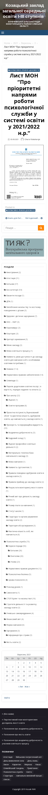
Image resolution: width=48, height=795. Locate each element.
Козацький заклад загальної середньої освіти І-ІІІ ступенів (24, 11)
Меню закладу (12, 345)
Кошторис (11, 333)
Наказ (38, 764)
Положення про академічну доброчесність (23, 728)
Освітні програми (16, 405)
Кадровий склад (15, 438)
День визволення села (13, 760)
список (6, 779)
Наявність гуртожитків (18, 467)
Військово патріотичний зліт (29, 757)
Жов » (27, 686)
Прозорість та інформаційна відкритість (24, 425)
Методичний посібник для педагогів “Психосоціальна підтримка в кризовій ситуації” (34, 218)
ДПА (8, 301)
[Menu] (2, 32)
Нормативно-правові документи (24, 70)
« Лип (20, 686)
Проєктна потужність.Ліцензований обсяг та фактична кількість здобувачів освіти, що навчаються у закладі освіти (22, 415)
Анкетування (12, 272)
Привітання (32, 768)
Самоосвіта (11, 592)
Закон (6, 764)
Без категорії (12, 290)
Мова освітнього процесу (18, 351)
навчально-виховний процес (29, 775)
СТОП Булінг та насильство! (19, 598)
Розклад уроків (13, 587)
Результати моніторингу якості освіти (25, 487)
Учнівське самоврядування (18, 613)
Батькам (10, 284)
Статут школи (14, 511)
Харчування (11, 630)
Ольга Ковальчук (32, 139)
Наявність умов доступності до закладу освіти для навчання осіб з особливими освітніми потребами (23, 359)
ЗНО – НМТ (11, 322)
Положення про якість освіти (17, 734)
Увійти (7, 698)
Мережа (28, 764)
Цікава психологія (16, 580)
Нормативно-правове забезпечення (22, 375)
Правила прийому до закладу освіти (24, 482)
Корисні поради (15, 546)
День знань (32, 760)
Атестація (10, 278)
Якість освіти (12, 642)
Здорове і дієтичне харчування (20, 316)
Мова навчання (15, 461)
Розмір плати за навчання (20, 505)
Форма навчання (14, 625)
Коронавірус (12, 327)
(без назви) (9, 714)
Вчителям (14, 556)
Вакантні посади (13, 295)
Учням (13, 562)
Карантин (16, 764)
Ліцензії (11, 400)
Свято (29, 772)
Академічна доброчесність (20, 432)
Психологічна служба (16, 541)
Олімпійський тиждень (13, 768)
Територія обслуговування (20, 525)
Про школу (11, 395)
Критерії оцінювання (15, 339)
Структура (8, 775)
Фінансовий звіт (13, 619)
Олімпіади (10, 380)
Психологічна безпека (18, 574)
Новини (9, 369)
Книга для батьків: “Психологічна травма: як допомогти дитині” (15, 218)
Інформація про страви (18, 635)
